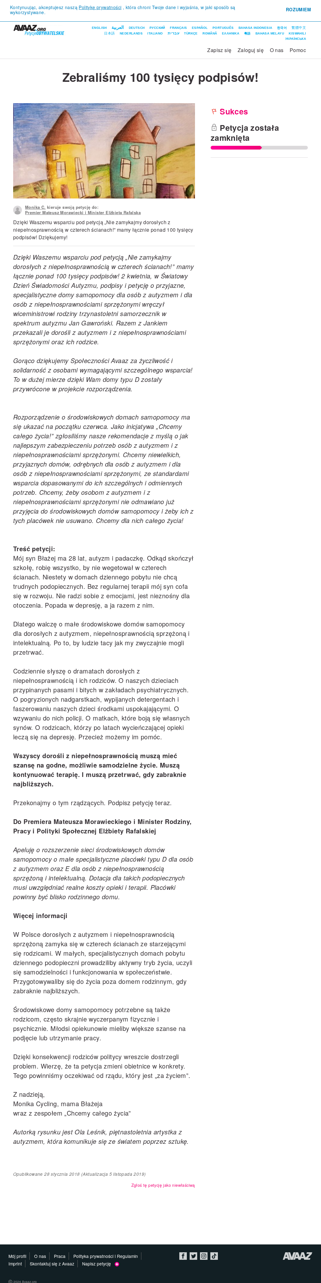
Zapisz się (219, 50)
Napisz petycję (98, 1263)
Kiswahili (297, 33)
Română (210, 33)
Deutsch (137, 27)
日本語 (109, 33)
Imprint (15, 1263)
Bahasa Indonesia (255, 27)
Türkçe (190, 33)
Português (223, 27)
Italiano (155, 33)
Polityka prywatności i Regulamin (105, 1256)
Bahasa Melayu (269, 33)
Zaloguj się (251, 50)
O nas (277, 50)
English (99, 27)
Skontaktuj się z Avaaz (52, 1263)
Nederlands (131, 33)
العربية (118, 27)
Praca (60, 1256)
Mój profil (17, 1256)
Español (200, 27)
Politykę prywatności (100, 7)
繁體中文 (299, 27)
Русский (157, 27)
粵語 (247, 33)
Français (178, 27)
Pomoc (298, 50)
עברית (173, 33)
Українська (295, 38)
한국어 (282, 27)
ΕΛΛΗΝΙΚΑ (230, 33)
